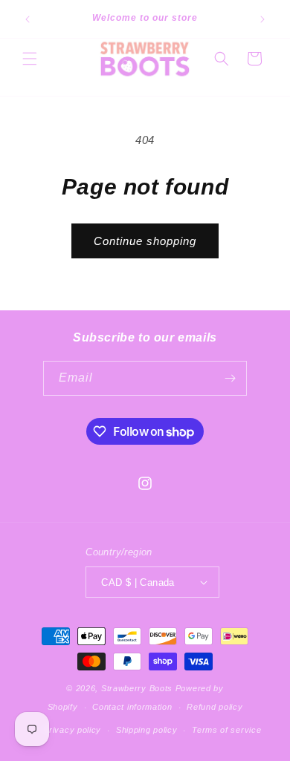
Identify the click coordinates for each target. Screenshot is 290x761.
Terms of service (226, 729)
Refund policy (214, 706)
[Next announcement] (262, 19)
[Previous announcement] (27, 19)
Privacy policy (72, 729)
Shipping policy (147, 729)
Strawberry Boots (137, 688)
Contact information (132, 706)
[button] (29, 58)
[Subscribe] (229, 378)
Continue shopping (145, 241)
